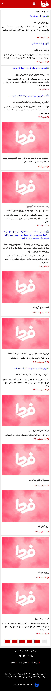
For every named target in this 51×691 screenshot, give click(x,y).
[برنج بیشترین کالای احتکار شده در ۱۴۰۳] (25, 368)
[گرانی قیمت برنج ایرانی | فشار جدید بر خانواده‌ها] (25, 333)
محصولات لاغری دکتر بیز (38, 480)
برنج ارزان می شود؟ (41, 22)
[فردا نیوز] (44, 4)
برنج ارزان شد (43, 573)
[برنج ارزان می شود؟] (25, 16)
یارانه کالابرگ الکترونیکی (39, 431)
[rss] (31, 656)
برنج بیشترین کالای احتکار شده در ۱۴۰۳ (32, 375)
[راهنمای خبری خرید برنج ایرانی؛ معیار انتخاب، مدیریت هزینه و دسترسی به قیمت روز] (25, 137)
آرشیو (13, 662)
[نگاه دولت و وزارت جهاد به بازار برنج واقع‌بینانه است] (25, 187)
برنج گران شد (43, 526)
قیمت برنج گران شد (40, 307)
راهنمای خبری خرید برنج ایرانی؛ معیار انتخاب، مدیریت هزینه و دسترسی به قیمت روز (26, 159)
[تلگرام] (23, 656)
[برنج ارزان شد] (25, 552)
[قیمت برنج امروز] (25, 598)
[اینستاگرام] (27, 656)
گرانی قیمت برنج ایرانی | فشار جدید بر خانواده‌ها (28, 354)
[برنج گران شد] (25, 506)
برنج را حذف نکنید (41, 50)
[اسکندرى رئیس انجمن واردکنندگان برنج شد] (25, 96)
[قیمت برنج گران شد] (25, 287)
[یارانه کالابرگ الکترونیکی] (25, 410)
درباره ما (35, 662)
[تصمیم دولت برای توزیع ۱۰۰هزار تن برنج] (25, 68)
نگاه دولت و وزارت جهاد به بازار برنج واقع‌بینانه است (27, 211)
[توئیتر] (19, 656)
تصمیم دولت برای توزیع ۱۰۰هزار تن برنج (32, 74)
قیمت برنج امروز (42, 619)
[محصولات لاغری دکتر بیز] (25, 460)
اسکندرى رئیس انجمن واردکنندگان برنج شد (31, 102)
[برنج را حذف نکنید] (25, 43)
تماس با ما (23, 662)
